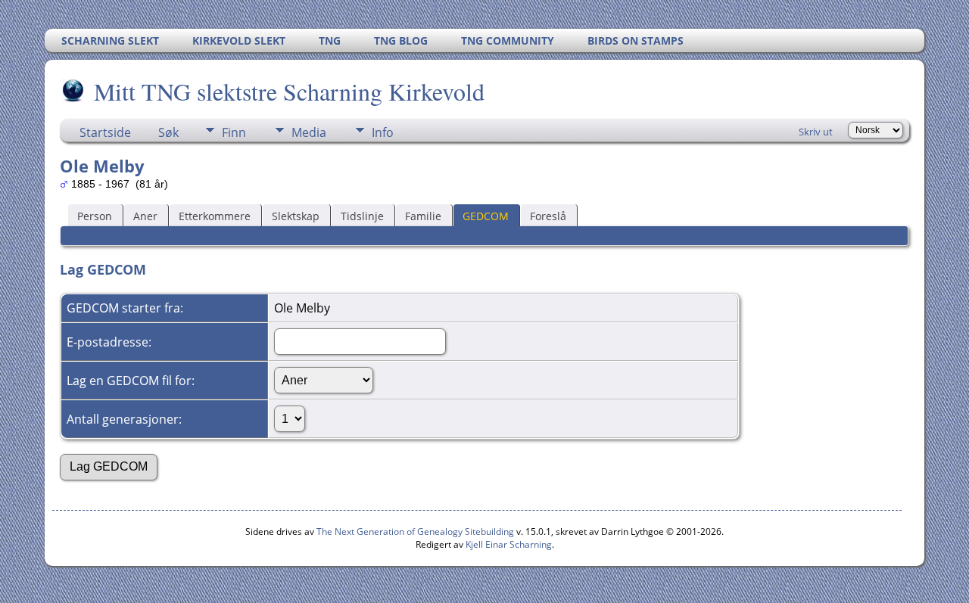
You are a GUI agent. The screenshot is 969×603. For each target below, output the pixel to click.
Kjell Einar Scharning (509, 544)
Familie (423, 216)
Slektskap (295, 216)
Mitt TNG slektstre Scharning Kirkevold (289, 91)
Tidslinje (362, 216)
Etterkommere (215, 216)
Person (94, 216)
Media (308, 132)
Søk (168, 132)
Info (383, 132)
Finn (234, 132)
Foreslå (548, 216)
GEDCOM (486, 216)
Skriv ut (816, 131)
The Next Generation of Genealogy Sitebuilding (415, 531)
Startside (105, 132)
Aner (145, 216)
